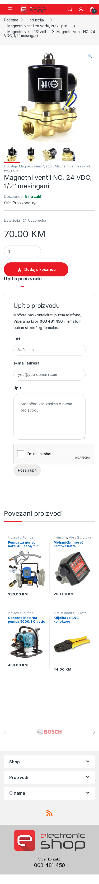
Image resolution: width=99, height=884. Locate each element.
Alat (56, 613)
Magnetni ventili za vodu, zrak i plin (37, 26)
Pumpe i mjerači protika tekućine (25, 539)
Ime (17, 338)
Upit (17, 388)
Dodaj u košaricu (40, 269)
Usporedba (37, 220)
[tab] (23, 281)
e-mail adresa (26, 363)
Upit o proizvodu (23, 278)
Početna (11, 20)
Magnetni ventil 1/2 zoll (26, 31)
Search (70, 9)
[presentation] (94, 732)
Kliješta (81, 613)
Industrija (36, 20)
